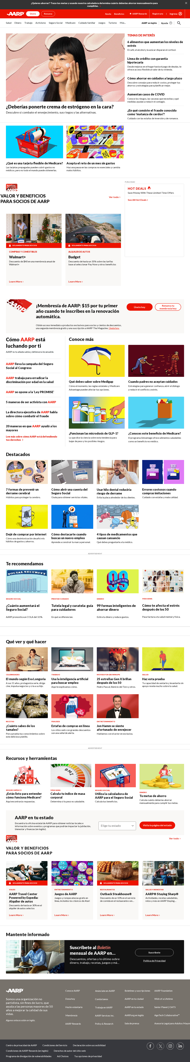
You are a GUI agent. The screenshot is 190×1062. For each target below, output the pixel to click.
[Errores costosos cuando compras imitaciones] (163, 472)
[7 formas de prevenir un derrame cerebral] (27, 472)
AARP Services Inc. (104, 1015)
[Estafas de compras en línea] (72, 706)
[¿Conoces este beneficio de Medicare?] (156, 413)
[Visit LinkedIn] (180, 1046)
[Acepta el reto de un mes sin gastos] (95, 142)
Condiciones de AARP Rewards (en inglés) (27, 1050)
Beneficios (119, 14)
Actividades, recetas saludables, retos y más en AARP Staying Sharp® (161, 899)
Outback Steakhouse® (116, 894)
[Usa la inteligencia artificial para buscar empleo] (72, 659)
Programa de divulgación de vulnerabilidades (29, 1056)
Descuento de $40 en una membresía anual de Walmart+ (32, 263)
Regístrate (157, 13)
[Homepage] (16, 14)
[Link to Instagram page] (170, 1046)
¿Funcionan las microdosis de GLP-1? (93, 433)
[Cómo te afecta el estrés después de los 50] (163, 581)
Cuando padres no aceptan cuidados (153, 381)
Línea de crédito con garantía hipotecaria (147, 60)
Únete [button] (33, 13)
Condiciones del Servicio (54, 1045)
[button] (179, 23)
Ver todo (114, 197)
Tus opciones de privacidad (88, 1056)
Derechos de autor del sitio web (70, 1050)
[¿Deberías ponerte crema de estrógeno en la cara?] (65, 67)
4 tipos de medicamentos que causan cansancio (117, 536)
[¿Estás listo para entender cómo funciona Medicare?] (26, 775)
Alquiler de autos (79, 252)
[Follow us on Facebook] (150, 1046)
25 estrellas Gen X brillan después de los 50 (114, 680)
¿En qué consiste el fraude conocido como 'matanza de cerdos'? (152, 112)
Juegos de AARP (65, 894)
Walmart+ (17, 257)
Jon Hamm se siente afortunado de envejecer (114, 727)
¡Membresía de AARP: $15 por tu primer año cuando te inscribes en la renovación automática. (77, 311)
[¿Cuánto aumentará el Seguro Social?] (27, 581)
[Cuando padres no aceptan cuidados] (156, 361)
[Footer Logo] (29, 990)
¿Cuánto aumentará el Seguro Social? (22, 607)
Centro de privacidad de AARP (21, 1045)
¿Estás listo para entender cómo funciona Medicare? (24, 795)
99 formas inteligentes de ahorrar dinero (116, 607)
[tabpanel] (163, 22)
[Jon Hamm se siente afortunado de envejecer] (118, 706)
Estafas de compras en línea (70, 726)
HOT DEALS (137, 188)
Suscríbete (154, 952)
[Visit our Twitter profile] (160, 1046)
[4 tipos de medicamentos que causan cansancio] (118, 517)
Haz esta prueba (153, 679)
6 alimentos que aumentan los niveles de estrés (155, 43)
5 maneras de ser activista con (31, 402)
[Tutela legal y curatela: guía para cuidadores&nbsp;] (72, 581)
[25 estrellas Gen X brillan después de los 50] (118, 659)
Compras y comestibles (23, 252)
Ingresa (173, 13)
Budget (74, 257)
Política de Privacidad (154, 960)
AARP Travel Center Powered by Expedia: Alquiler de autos (23, 897)
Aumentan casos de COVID (146, 94)
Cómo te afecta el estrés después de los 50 (160, 607)
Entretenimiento (63, 889)
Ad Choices (63, 1056)
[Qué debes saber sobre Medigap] (97, 361)
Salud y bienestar (154, 889)
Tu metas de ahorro (153, 796)
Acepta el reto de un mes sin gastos (90, 163)
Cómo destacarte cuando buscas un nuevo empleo (68, 536)
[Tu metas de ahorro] (162, 776)
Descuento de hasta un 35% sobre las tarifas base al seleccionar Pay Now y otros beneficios (92, 263)
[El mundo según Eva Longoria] (27, 659)
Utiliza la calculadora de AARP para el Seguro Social (114, 795)
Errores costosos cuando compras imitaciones (159, 491)
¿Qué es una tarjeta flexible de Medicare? (34, 163)
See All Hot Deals (137, 199)
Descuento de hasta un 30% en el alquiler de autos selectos (25, 907)
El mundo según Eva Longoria (26, 679)
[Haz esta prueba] (163, 659)
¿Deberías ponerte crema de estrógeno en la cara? (60, 106)
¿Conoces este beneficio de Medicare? (154, 433)
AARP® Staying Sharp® (161, 894)
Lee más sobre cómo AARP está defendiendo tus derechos (31, 438)
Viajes (12, 889)
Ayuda (108, 14)
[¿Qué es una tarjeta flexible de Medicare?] (34, 142)
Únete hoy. (114, 328)
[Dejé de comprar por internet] (27, 517)
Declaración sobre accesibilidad (89, 1045)
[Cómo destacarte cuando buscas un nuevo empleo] (72, 517)
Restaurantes (107, 889)
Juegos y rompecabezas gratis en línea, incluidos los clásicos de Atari (72, 899)
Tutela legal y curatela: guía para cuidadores (72, 607)
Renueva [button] (48, 13)
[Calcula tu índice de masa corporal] (70, 775)
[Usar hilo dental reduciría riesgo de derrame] (118, 472)
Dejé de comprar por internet (26, 534)
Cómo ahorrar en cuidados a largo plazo (154, 78)
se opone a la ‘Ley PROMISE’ (30, 392)
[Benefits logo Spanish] (13, 191)
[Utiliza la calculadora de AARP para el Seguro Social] (115, 775)
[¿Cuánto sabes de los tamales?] (27, 706)
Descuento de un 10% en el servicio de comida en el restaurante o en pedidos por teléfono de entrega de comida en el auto (118, 899)
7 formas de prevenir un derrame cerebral (22, 491)
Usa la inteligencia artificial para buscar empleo (69, 680)
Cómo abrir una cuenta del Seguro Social (69, 491)
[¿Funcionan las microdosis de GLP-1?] (97, 413)
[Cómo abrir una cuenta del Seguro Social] (72, 472)
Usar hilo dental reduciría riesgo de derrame (114, 491)
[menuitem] (8, 24)
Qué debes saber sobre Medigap (91, 381)
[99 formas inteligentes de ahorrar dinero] (118, 581)
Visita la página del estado (157, 825)
